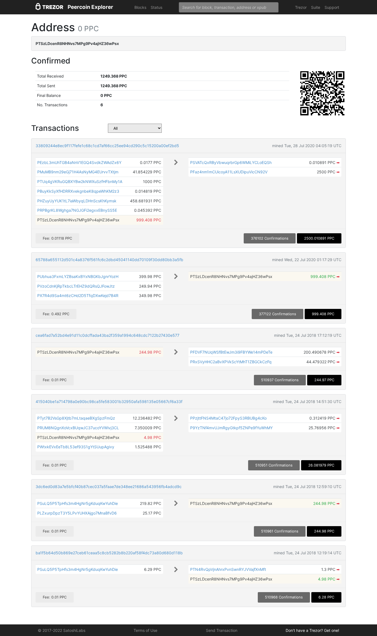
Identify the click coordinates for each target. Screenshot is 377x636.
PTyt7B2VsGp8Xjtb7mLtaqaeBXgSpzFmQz (76, 418)
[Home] (49, 7)
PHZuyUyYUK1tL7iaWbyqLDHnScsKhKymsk (76, 200)
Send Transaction (221, 630)
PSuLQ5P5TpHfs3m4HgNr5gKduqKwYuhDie (77, 503)
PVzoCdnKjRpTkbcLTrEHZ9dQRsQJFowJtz (76, 286)
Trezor (301, 7)
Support (332, 7)
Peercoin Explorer (90, 7)
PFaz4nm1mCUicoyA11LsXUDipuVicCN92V (228, 171)
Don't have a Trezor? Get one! (312, 630)
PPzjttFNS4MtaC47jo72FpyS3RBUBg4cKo (228, 418)
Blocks (140, 7)
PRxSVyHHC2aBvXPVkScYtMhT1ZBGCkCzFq (231, 361)
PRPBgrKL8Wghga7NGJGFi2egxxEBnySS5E (77, 210)
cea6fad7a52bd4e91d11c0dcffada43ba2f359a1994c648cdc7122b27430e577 (107, 335)
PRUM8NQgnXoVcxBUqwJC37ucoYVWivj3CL (78, 427)
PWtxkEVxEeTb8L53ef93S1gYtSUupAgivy (75, 446)
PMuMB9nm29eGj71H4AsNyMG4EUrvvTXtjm (77, 171)
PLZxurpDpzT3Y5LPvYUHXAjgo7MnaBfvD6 (77, 513)
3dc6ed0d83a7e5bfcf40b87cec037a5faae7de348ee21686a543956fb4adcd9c (109, 486)
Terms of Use (145, 630)
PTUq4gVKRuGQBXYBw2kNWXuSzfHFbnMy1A (79, 181)
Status (156, 7)
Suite (315, 7)
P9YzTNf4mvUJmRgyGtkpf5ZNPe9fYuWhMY (231, 427)
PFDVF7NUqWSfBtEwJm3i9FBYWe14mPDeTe (231, 352)
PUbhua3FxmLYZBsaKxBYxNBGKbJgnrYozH (77, 276)
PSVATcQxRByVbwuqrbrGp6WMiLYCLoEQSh (231, 162)
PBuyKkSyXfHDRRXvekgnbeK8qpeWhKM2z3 (78, 191)
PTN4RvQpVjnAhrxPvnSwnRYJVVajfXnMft (228, 569)
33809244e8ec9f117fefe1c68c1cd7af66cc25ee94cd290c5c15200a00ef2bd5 (107, 145)
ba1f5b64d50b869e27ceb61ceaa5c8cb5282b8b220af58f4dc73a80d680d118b (109, 552)
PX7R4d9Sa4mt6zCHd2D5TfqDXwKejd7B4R (77, 295)
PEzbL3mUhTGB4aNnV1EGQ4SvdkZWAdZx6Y (79, 162)
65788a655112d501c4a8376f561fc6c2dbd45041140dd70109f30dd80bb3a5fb (109, 259)
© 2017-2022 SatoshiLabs (61, 630)
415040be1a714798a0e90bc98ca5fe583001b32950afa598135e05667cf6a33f (109, 401)
